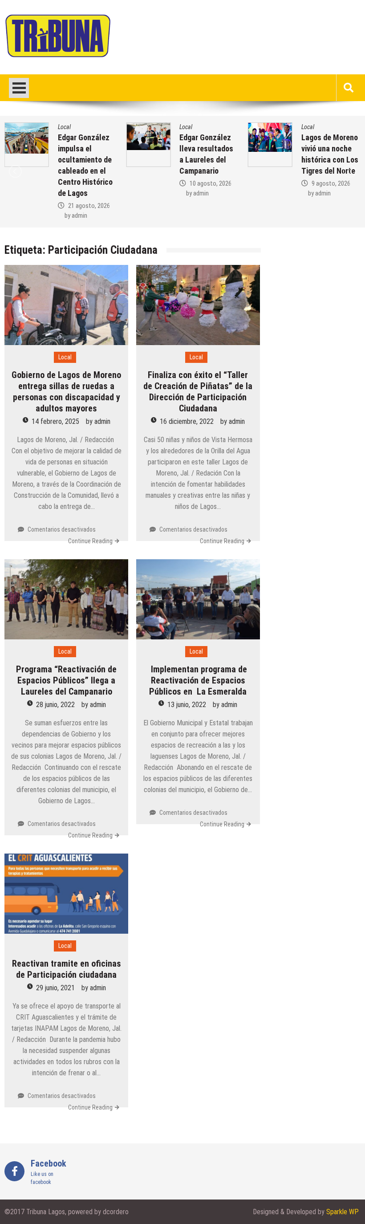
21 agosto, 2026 (89, 206)
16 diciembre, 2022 (187, 421)
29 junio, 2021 (55, 988)
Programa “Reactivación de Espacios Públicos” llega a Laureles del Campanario (66, 680)
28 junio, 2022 (55, 704)
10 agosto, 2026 (210, 183)
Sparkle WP (342, 1212)
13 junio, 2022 (186, 704)
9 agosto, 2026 (331, 183)
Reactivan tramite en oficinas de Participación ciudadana (66, 969)
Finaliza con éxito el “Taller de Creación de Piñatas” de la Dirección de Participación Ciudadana (197, 392)
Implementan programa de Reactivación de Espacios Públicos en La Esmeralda (198, 680)
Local (64, 126)
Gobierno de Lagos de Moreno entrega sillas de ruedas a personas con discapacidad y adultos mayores (66, 392)
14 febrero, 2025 (55, 421)
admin (79, 215)
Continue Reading (90, 541)
